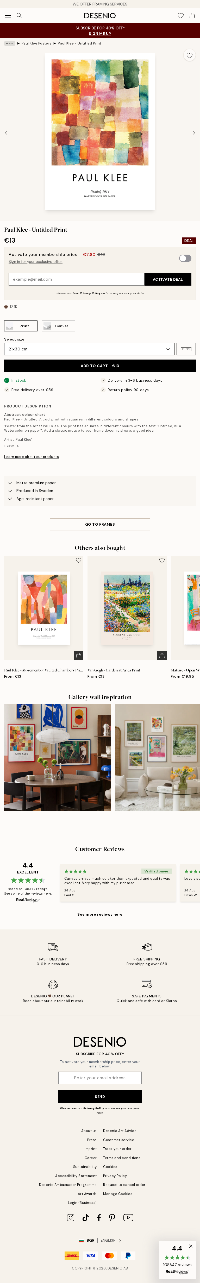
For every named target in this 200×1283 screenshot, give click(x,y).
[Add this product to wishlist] (189, 55)
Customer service (118, 1140)
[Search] (19, 15)
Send (100, 1096)
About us (89, 1131)
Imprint (91, 1149)
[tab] (33, 219)
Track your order (117, 1149)
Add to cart (100, 365)
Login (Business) (82, 1202)
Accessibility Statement (76, 1176)
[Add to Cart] (78, 655)
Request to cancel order (124, 1185)
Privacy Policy (90, 293)
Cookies (110, 1167)
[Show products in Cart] (192, 15)
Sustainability (85, 1167)
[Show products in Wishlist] (180, 15)
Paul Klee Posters (37, 43)
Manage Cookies (117, 1194)
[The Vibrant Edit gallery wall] (57, 757)
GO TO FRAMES (100, 524)
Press (92, 1140)
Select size (14, 339)
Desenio (115, 1268)
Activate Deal (168, 279)
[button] (186, 349)
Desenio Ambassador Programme (68, 1185)
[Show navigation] (8, 15)
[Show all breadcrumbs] (9, 43)
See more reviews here (100, 914)
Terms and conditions (121, 1158)
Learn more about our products (31, 457)
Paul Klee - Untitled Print (80, 43)
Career (91, 1158)
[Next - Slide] (194, 133)
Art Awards (87, 1194)
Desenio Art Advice (119, 1131)
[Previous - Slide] (6, 133)
